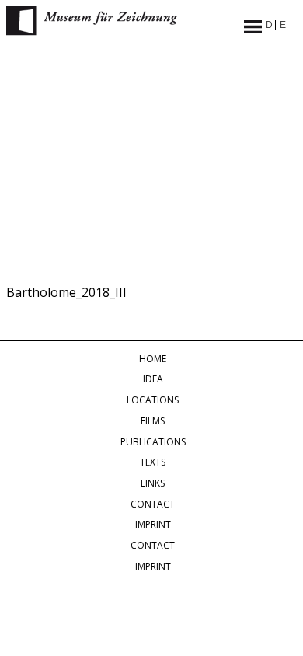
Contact (153, 504)
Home (152, 358)
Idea (153, 379)
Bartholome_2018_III (66, 292)
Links (153, 483)
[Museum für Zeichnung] (91, 31)
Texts (152, 462)
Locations (153, 400)
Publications (153, 441)
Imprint (153, 524)
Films (153, 420)
